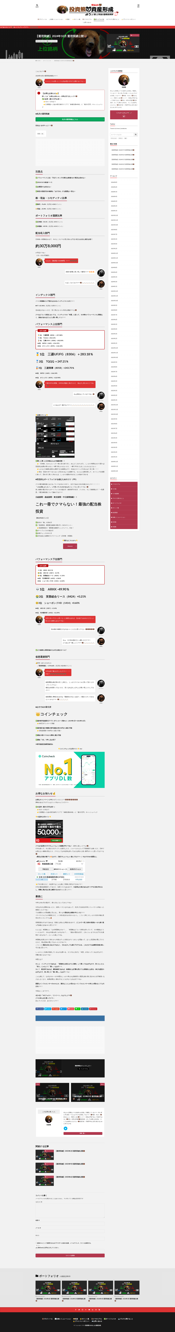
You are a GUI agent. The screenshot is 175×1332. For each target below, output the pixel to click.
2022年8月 (114, 367)
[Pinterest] (93, 1009)
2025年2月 (114, 248)
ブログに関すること (118, 498)
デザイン (120, 138)
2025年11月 (114, 220)
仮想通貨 (115, 512)
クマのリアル (116, 484)
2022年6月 (114, 376)
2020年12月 (114, 461)
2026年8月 (114, 182)
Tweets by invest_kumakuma (118, 128)
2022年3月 (114, 390)
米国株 (114, 526)
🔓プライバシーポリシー (128, 19)
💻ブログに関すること (112, 19)
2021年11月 (114, 409)
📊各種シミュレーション (56, 19)
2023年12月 (114, 291)
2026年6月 (114, 187)
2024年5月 (114, 277)
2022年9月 (114, 362)
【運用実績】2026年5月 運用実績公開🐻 (122, 159)
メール (38, 1227)
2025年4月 (114, 244)
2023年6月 (114, 319)
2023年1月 (114, 343)
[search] (136, 134)
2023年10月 (114, 300)
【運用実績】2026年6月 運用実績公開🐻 (122, 154)
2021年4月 (114, 442)
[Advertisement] (70, 151)
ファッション (113, 138)
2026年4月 (114, 196)
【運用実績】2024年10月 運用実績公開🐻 (64, 60)
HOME (38, 60)
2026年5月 (114, 191)
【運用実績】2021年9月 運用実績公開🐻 (70, 1164)
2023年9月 (114, 305)
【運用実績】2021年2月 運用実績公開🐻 (70, 1151)
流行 (126, 138)
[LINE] (77, 1009)
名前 (38, 1220)
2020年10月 (114, 471)
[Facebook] (40, 1009)
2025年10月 (114, 225)
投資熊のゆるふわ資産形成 (93, 1325)
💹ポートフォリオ (99, 19)
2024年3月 (114, 281)
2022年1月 (114, 400)
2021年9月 (114, 419)
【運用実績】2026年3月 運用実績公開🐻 (122, 169)
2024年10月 (114, 262)
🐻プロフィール (42, 19)
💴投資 (67, 19)
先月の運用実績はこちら (70, 119)
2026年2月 (114, 206)
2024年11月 (114, 258)
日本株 (114, 522)
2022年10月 (114, 357)
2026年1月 (114, 210)
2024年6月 (114, 272)
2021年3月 (114, 447)
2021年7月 (114, 428)
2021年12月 (114, 404)
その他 (114, 489)
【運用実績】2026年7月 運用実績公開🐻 (122, 150)
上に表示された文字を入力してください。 (48, 1247)
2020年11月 (114, 466)
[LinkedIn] (85, 1009)
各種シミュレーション (118, 517)
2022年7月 (114, 371)
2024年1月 (114, 286)
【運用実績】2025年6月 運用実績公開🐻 (70, 1177)
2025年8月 (114, 229)
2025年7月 (114, 234)
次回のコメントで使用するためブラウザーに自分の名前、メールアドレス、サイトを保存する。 (64, 1243)
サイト (37, 1235)
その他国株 (115, 493)
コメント (39, 1202)
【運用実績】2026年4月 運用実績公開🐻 (122, 164)
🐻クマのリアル (87, 19)
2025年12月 (114, 215)
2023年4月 (114, 329)
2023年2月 (114, 338)
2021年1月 (114, 457)
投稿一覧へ (82, 1133)
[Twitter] (47, 1009)
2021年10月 (114, 414)
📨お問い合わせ (86, 22)
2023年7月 (114, 315)
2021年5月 (114, 438)
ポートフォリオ (52, 41)
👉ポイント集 (76, 19)
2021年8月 (114, 423)
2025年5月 (114, 239)
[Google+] (56, 1009)
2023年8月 (114, 310)
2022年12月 (114, 348)
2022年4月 (114, 386)
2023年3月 (114, 333)
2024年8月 (114, 267)
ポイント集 (115, 508)
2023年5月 (114, 324)
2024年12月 (114, 253)
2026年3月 (114, 201)
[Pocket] (70, 1009)
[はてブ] (63, 1009)
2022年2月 (114, 395)
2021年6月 (114, 433)
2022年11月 (114, 352)
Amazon (70, 546)
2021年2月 (114, 452)
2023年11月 (114, 296)
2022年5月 (114, 381)
